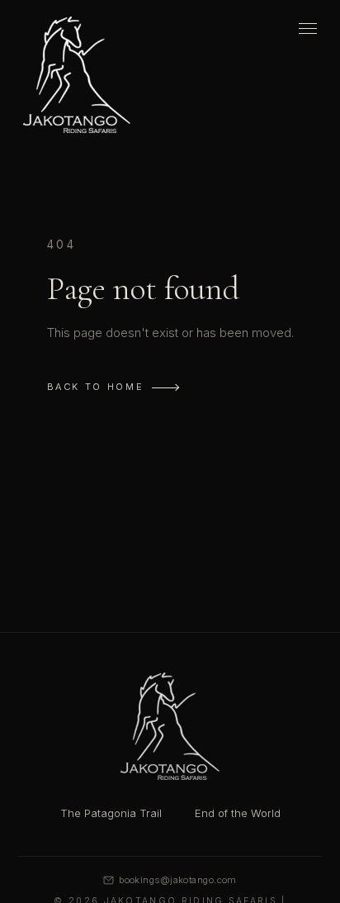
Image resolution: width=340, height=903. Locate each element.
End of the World (238, 813)
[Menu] (307, 28)
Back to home (95, 386)
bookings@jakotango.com (178, 880)
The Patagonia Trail (111, 813)
